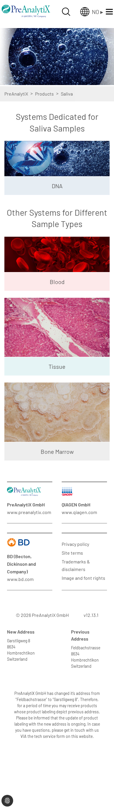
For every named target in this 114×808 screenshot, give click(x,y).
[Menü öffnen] (109, 11)
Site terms (72, 553)
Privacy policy (75, 544)
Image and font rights (83, 578)
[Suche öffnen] (66, 11)
